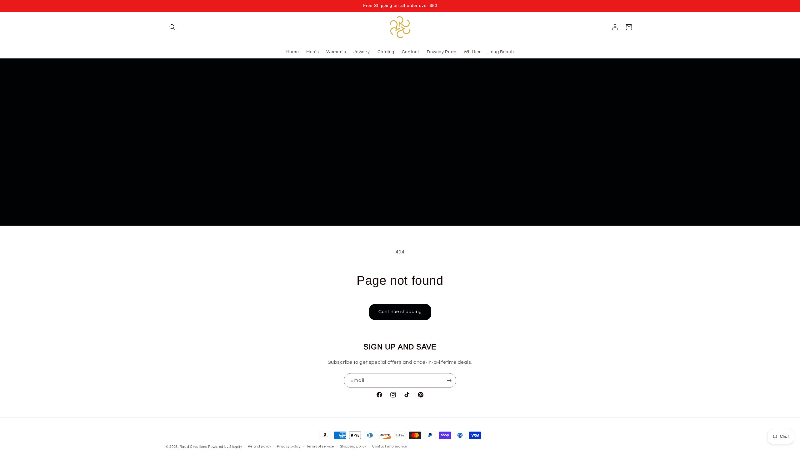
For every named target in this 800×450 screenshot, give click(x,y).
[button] (172, 27)
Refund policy (259, 446)
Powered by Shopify (225, 446)
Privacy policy (289, 446)
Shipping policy (353, 446)
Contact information (389, 446)
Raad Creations (193, 446)
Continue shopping (400, 311)
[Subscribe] (449, 380)
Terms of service (320, 446)
